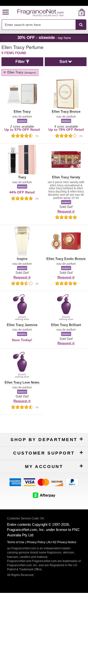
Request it (66, 211)
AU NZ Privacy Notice (62, 542)
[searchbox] (39, 24)
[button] (6, 12)
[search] (74, 12)
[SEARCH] (81, 24)
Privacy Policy (36, 542)
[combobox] (44, 24)
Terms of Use (15, 542)
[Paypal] (72, 482)
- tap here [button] (44, 37)
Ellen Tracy (21, 72)
